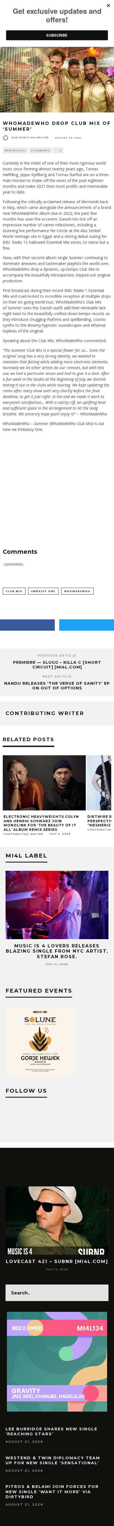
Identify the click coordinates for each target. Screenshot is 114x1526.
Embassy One (43, 591)
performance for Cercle (47, 230)
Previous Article (57, 655)
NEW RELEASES (15, 150)
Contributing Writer (30, 137)
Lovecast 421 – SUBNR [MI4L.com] (57, 1261)
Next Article (57, 676)
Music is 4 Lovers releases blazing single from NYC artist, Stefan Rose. (57, 951)
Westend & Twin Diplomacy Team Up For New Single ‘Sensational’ (53, 1460)
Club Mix (14, 591)
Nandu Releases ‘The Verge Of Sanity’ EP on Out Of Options (57, 686)
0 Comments (40, 150)
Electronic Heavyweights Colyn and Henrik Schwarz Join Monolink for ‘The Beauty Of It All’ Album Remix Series (41, 823)
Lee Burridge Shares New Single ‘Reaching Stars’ (51, 1431)
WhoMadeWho (77, 591)
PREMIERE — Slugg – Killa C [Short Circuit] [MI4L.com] (57, 665)
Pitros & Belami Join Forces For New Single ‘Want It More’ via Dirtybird (52, 1491)
